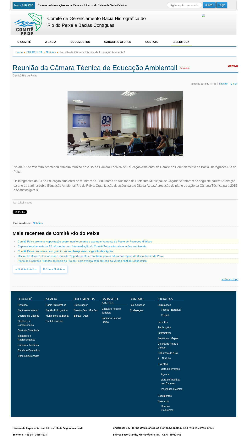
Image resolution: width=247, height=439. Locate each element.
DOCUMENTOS (80, 41)
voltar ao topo (230, 279)
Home (19, 52)
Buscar (209, 5)
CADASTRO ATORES (117, 41)
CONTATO (151, 41)
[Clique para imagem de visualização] (125, 123)
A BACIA (50, 41)
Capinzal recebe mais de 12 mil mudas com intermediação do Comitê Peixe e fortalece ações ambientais (82, 246)
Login (221, 5)
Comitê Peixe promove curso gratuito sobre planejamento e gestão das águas (65, 251)
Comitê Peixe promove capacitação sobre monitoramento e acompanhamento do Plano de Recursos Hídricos (85, 241)
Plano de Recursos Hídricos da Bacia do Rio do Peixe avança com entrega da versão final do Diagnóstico (82, 260)
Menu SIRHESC (24, 5)
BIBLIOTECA (181, 41)
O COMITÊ (24, 41)
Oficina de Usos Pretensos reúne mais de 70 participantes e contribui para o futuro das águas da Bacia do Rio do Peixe (91, 256)
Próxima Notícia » (54, 269)
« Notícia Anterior (26, 269)
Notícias (51, 52)
